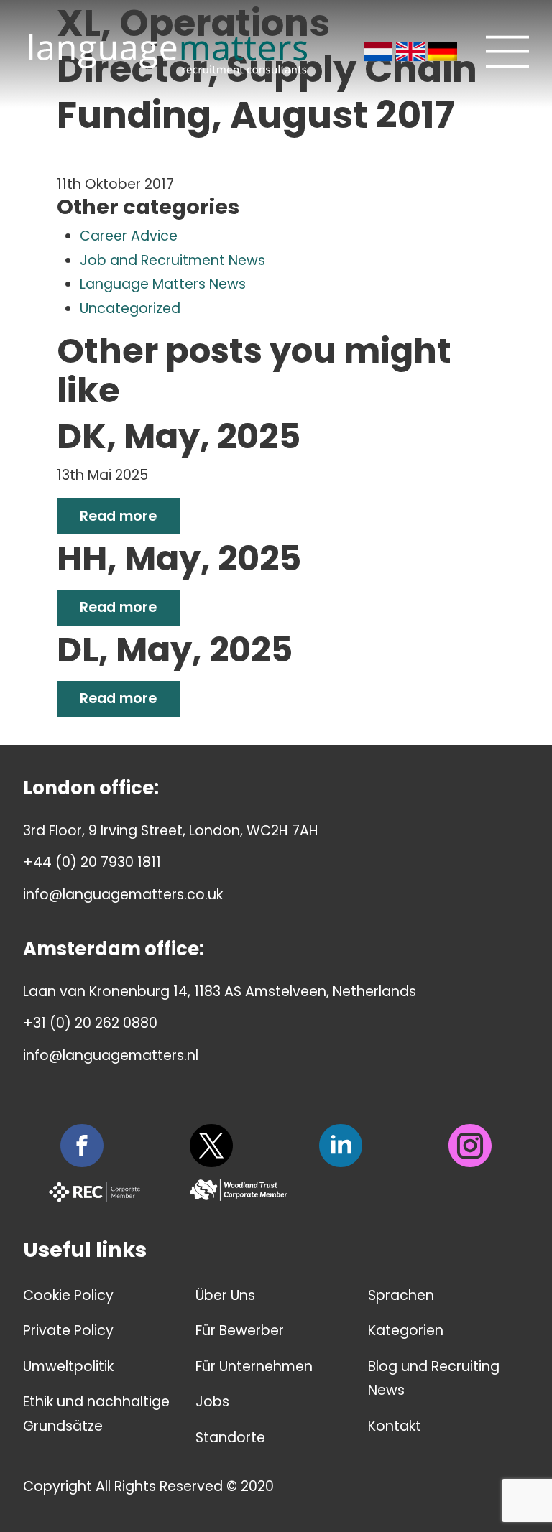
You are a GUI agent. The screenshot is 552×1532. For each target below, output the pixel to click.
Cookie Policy (68, 1295)
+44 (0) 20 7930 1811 (92, 862)
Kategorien (405, 1330)
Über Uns (225, 1295)
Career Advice (129, 236)
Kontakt (394, 1426)
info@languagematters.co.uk (123, 894)
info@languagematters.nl (110, 1055)
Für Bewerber (240, 1330)
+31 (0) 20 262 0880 (90, 1023)
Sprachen (401, 1295)
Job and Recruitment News (172, 260)
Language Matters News (163, 284)
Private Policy (68, 1330)
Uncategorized (130, 308)
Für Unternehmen (254, 1366)
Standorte (230, 1437)
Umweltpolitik (68, 1366)
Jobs (212, 1401)
